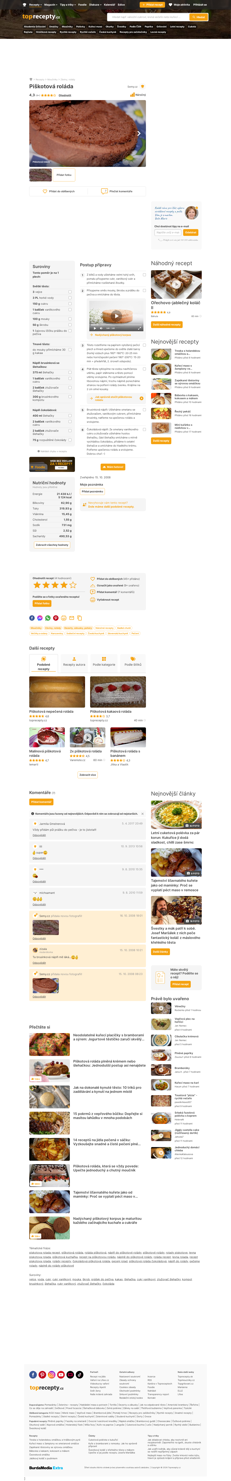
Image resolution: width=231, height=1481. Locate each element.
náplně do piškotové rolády (134, 1257)
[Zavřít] (142, 813)
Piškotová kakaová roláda (110, 711)
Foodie (151, 1387)
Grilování (162, 26)
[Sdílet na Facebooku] (32, 618)
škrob (86, 1279)
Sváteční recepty (75, 633)
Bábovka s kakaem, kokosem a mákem (187, 397)
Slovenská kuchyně (118, 633)
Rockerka (179, 1010)
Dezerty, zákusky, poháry (78, 628)
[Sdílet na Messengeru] (40, 618)
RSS (150, 1380)
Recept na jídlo (98, 1376)
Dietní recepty (68, 1416)
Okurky (110, 26)
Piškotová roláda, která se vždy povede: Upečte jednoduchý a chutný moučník (106, 1168)
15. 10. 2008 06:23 (131, 974)
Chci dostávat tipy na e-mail (171, 226)
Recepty (40, 79)
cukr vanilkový (61, 1279)
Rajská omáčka (126, 1421)
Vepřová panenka (173, 1408)
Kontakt (152, 1397)
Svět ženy (95, 1390)
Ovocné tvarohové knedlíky (102, 1421)
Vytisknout (63, 618)
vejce (32, 1279)
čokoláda (108, 1283)
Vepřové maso (84, 1413)
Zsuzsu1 (179, 1057)
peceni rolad (120, 1261)
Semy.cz (132, 86)
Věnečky (180, 1006)
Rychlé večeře (88, 32)
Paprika (149, 26)
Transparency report (158, 1394)
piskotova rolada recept (44, 1252)
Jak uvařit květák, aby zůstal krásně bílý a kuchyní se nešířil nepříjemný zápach (174, 1450)
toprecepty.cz (38, 720)
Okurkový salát (37, 1424)
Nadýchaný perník (163, 1424)
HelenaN (179, 1119)
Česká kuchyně (107, 32)
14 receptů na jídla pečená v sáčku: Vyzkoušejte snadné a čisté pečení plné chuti (105, 1144)
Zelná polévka (114, 1408)
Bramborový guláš (145, 1421)
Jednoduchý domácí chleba (187, 1149)
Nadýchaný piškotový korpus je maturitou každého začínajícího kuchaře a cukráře (107, 1221)
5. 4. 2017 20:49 (132, 823)
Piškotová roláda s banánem (125, 753)
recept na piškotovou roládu (97, 1257)
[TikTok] (79, 1375)
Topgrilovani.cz (185, 1383)
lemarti (33, 764)
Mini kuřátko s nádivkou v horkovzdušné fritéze (188, 428)
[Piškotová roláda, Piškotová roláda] (46, 985)
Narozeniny (57, 633)
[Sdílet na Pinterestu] (56, 618)
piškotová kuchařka (65, 1257)
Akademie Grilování (35, 26)
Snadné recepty (183, 1413)
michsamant (47, 892)
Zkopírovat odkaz (79, 618)
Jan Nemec (181, 1025)
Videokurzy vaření (99, 1383)
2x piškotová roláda (86, 751)
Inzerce (151, 1376)
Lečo (149, 1424)
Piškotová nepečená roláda (51, 711)
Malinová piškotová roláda (45, 753)
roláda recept (162, 1257)
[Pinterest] (42, 1375)
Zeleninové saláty (105, 1416)
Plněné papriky (184, 1053)
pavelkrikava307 (183, 1102)
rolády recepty (61, 1261)
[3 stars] (55, 584)
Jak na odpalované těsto (153, 1404)
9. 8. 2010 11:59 (133, 892)
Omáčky (53, 26)
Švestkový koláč (37, 1428)
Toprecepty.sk (185, 1376)
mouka (76, 1279)
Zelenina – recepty (68, 1404)
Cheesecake (163, 1421)
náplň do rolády (178, 1261)
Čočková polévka (181, 1421)
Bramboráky (182, 1068)
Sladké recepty (51, 1416)
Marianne (183, 1387)
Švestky (121, 26)
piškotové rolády (153, 1252)
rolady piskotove (177, 1252)
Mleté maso (68, 1413)
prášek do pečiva (102, 1279)
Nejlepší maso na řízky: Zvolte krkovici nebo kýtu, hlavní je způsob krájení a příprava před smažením (174, 1456)
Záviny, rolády (68, 79)
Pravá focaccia (73, 1408)
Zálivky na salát (131, 1408)
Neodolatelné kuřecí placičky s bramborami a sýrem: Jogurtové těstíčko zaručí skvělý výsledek (108, 1039)
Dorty (140, 1416)
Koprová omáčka (55, 1424)
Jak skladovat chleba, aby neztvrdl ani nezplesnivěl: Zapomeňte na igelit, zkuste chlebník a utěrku (174, 1442)
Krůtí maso (54, 1413)
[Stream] (70, 1375)
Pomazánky (50, 1404)
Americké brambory (178, 1404)
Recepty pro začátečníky (133, 32)
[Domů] (31, 79)
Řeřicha (194, 1404)
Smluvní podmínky (128, 1394)
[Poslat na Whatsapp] (48, 618)
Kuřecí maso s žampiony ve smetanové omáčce (187, 368)
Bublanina (194, 1424)
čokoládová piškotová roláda (91, 1261)
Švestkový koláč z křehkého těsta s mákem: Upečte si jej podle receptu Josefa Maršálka (111, 1451)
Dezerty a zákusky (128, 1404)
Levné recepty (158, 32)
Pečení (135, 633)
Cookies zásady (127, 1387)
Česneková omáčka (39, 1454)
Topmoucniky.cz (186, 1380)
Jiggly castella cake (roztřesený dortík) (187, 1131)
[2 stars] (46, 584)
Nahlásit (152, 1390)
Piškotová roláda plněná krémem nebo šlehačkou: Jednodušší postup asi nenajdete (109, 1063)
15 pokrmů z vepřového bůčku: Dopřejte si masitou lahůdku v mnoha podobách (107, 1116)
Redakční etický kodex (131, 1397)
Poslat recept (71, 618)
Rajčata (28, 32)
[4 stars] (64, 584)
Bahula (154, 316)
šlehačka (129, 1279)
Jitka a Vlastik (119, 764)
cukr (48, 1279)
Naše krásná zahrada (101, 1394)
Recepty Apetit (98, 1387)
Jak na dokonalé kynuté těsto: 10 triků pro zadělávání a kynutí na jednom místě (107, 1090)
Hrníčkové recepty (46, 32)
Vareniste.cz (77, 760)
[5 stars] (72, 584)
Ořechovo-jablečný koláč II (175, 305)
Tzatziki (188, 1408)
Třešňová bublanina (151, 1408)
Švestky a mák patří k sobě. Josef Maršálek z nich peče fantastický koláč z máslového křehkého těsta (175, 935)
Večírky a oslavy (39, 633)
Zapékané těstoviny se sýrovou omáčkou (187, 382)
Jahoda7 (179, 1136)
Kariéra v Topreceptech (160, 1383)
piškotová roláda (72, 1252)
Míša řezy (90, 1424)
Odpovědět (39, 835)
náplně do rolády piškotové (56, 1265)
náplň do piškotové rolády (124, 1252)
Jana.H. (179, 1071)
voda (41, 1279)
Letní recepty (177, 26)
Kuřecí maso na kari (187, 1082)
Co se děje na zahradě (41, 1408)
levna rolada (180, 1257)
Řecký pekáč (183, 411)
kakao (119, 1279)
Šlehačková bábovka (94, 1408)
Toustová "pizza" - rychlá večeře (186, 1097)
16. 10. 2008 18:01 (131, 915)
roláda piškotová (95, 1252)
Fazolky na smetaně (75, 1421)
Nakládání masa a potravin (94, 1404)
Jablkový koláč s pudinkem (43, 1458)
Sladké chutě (124, 628)
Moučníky (67, 26)
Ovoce (148, 1416)
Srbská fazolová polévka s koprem (186, 1114)
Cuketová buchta (135, 1424)
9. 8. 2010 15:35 (132, 869)
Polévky (80, 26)
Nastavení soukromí (129, 1376)
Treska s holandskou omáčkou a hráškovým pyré (187, 353)
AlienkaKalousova (184, 1154)
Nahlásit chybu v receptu (54, 451)
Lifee (180, 1394)
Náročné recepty (104, 628)
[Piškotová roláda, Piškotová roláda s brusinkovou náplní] (46, 927)
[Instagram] (51, 1375)
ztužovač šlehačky (169, 1279)
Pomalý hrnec (120, 1413)
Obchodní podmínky (129, 1390)
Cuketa (192, 26)
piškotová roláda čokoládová (148, 1261)
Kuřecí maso (95, 26)
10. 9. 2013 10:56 (132, 846)
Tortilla (113, 1404)
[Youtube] (61, 1375)
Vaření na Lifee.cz (99, 1380)
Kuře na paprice (105, 1424)
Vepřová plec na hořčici (185, 1020)
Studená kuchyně (125, 1416)
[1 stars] (37, 584)
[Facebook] (33, 1375)
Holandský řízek (74, 1424)
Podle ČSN (135, 26)
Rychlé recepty (68, 32)
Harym (178, 1086)
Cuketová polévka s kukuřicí (103, 1439)
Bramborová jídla (102, 1413)
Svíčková (59, 1408)
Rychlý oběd (181, 1424)
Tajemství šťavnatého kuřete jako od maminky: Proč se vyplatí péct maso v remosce (104, 1196)
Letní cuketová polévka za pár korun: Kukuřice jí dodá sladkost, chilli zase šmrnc (175, 837)
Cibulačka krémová (187, 1036)
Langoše (120, 1424)
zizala (43, 949)
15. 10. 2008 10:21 (131, 950)
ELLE (180, 1390)
